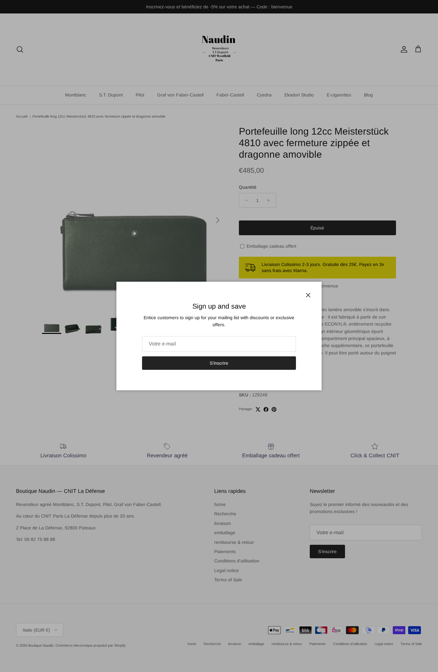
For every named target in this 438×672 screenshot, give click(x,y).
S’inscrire (219, 363)
